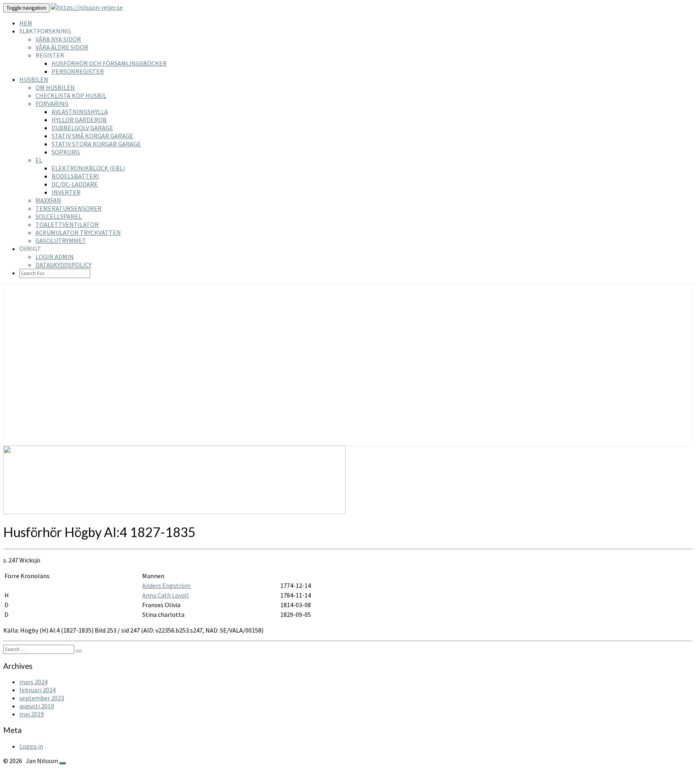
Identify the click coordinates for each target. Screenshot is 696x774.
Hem (25, 23)
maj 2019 (31, 714)
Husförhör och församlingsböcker (109, 63)
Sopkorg (66, 152)
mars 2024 (33, 682)
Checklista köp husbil (70, 95)
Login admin (54, 257)
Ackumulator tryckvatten (78, 232)
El (38, 160)
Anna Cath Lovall (165, 595)
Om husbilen (55, 87)
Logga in (31, 746)
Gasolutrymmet (60, 241)
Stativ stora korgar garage (96, 144)
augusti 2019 (36, 706)
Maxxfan (48, 200)
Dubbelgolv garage (82, 128)
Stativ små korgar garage (92, 136)
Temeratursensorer (68, 208)
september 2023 (41, 698)
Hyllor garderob (79, 120)
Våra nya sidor (58, 39)
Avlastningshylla (80, 112)
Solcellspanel (58, 216)
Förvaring (51, 104)
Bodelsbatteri (75, 176)
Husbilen (33, 79)
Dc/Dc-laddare (75, 184)
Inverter (66, 192)
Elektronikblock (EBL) (88, 168)
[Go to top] (62, 763)
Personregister (78, 71)
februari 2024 (37, 690)
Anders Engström (166, 585)
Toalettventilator (67, 224)
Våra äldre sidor (61, 47)
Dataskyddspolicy (63, 265)
